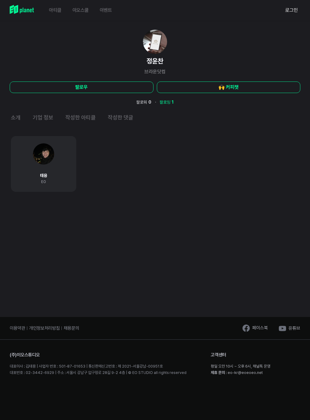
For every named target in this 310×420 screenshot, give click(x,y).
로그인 (291, 10)
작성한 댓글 (120, 117)
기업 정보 (43, 117)
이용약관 (17, 328)
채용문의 (71, 328)
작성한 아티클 (80, 117)
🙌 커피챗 (229, 87)
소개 (16, 117)
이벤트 (106, 10)
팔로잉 (167, 102)
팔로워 (143, 102)
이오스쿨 (80, 10)
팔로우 (81, 87)
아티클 (55, 10)
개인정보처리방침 (44, 328)
